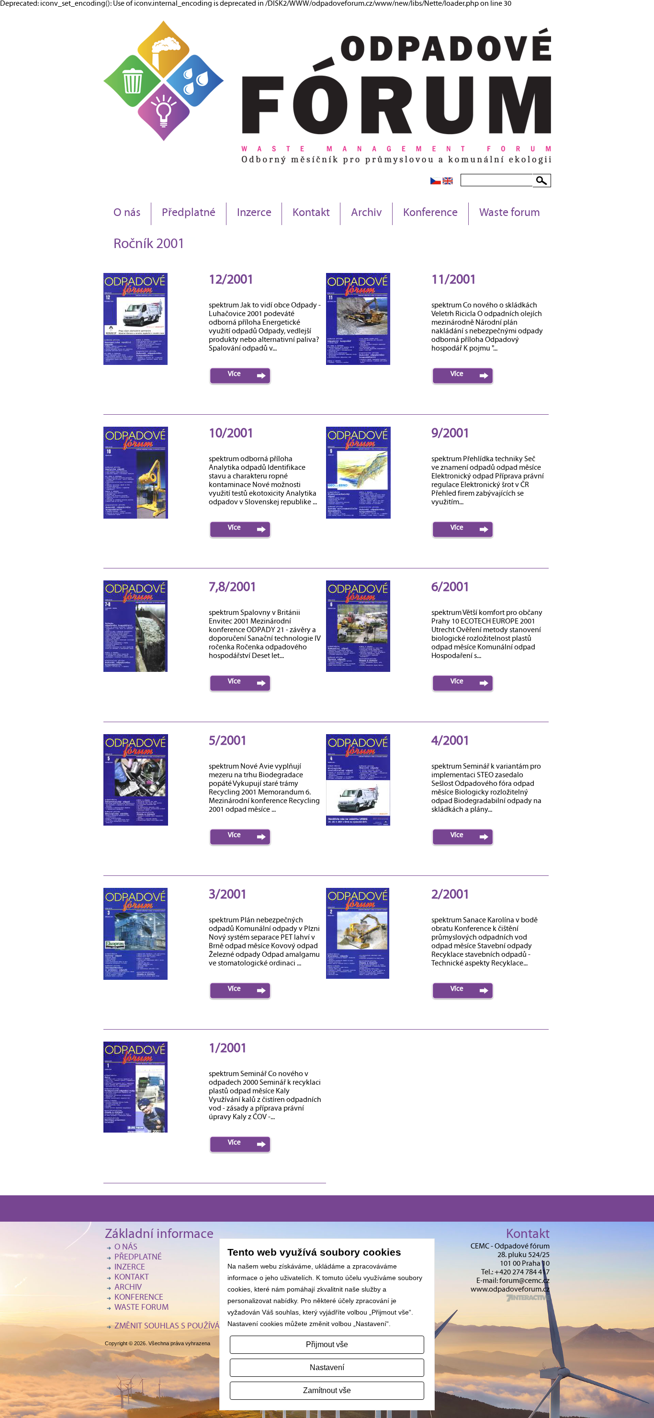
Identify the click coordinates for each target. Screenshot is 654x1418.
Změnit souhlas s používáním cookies (191, 1327)
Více (234, 374)
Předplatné (188, 213)
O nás (127, 213)
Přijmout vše (327, 1344)
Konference (430, 213)
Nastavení (327, 1367)
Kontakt (311, 213)
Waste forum (509, 213)
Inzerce (254, 213)
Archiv (366, 213)
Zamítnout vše (327, 1390)
